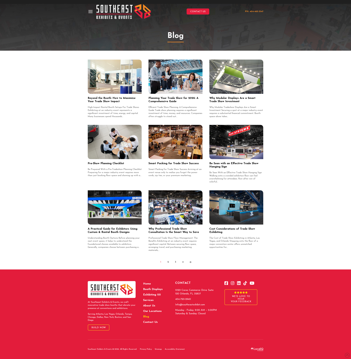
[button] (90, 11)
